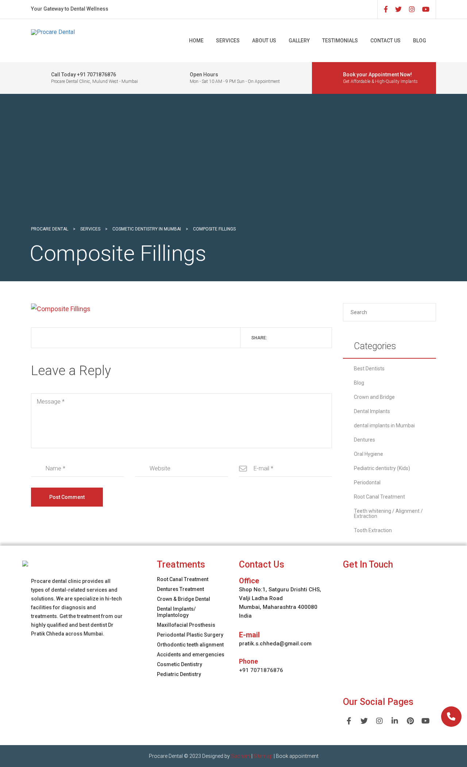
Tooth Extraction (373, 530)
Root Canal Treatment (379, 497)
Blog (419, 40)
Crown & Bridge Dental (183, 599)
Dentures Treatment (180, 589)
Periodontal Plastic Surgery (190, 635)
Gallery (299, 40)
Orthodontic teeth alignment (190, 645)
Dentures (364, 440)
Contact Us (385, 40)
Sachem (240, 756)
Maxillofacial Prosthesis (186, 625)
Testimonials (340, 40)
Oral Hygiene (368, 454)
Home (196, 40)
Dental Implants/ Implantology (176, 612)
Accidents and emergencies (190, 654)
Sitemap (263, 756)
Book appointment (297, 756)
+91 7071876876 (261, 670)
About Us (264, 40)
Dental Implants (372, 411)
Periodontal (367, 482)
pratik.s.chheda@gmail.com (275, 643)
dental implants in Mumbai (384, 425)
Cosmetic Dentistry (179, 664)
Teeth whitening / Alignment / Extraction (388, 513)
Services (228, 40)
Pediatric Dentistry (179, 674)
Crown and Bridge (374, 397)
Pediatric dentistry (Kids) (382, 468)
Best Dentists (369, 368)
